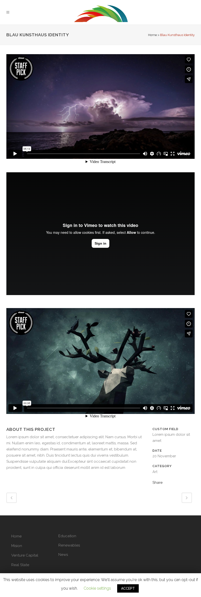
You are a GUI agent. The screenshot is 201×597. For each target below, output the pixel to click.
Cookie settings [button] (97, 588)
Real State (20, 565)
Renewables (69, 545)
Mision (16, 546)
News (63, 554)
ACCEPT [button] (128, 588)
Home (152, 35)
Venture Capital (24, 555)
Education (67, 536)
